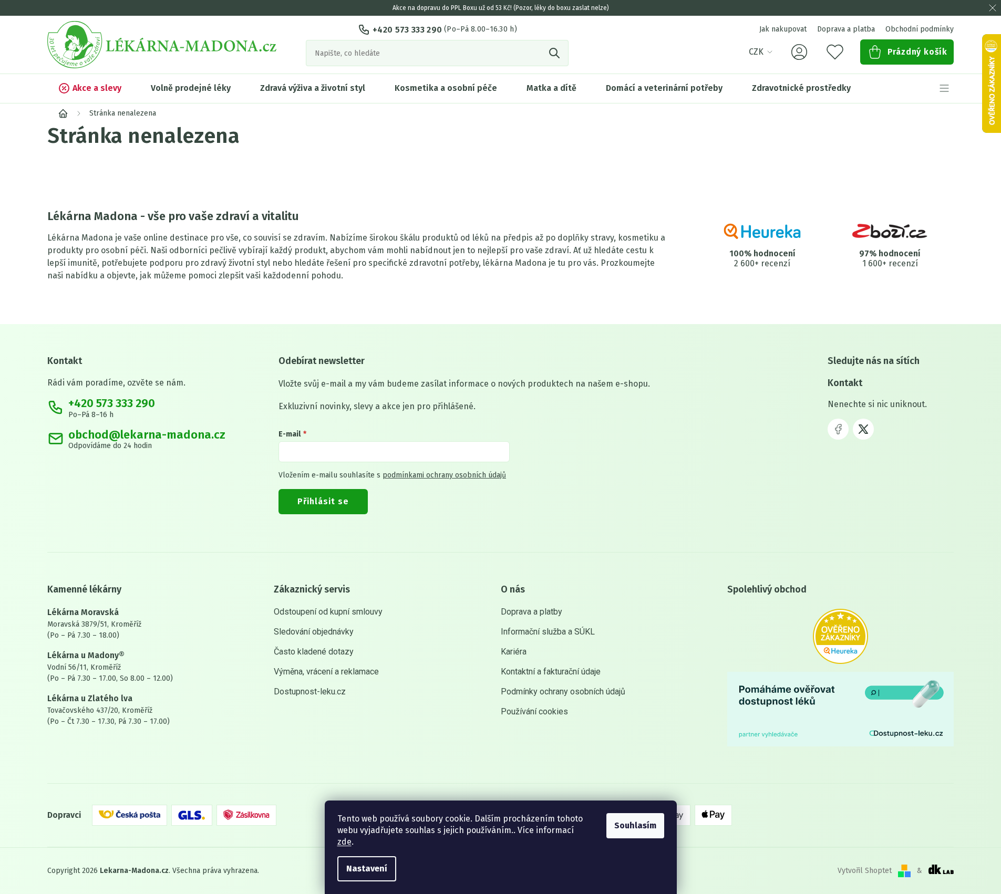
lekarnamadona (863, 429)
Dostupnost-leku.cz (310, 692)
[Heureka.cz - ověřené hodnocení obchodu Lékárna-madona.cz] (840, 636)
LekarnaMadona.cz (838, 429)
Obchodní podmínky (919, 29)
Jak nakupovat (783, 29)
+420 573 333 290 (407, 30)
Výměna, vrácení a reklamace (326, 672)
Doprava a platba (846, 29)
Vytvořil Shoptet (865, 870)
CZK (756, 52)
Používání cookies (534, 711)
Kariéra (514, 652)
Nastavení (366, 869)
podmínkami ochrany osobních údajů (444, 475)
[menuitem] (89, 88)
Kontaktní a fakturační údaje (551, 672)
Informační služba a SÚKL (548, 632)
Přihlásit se (323, 501)
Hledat (555, 53)
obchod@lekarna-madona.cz (146, 435)
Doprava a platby (531, 612)
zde (344, 842)
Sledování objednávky (314, 632)
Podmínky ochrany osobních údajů (563, 692)
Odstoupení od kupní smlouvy (328, 612)
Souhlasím (635, 825)
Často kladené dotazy (314, 652)
